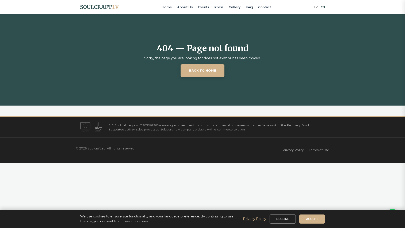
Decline (282, 219)
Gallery (234, 7)
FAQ (249, 7)
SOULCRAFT (99, 7)
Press (219, 7)
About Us (185, 7)
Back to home (202, 70)
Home (167, 7)
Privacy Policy (293, 150)
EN (323, 7)
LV (316, 7)
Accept (312, 219)
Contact (264, 7)
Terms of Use (319, 150)
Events (203, 7)
